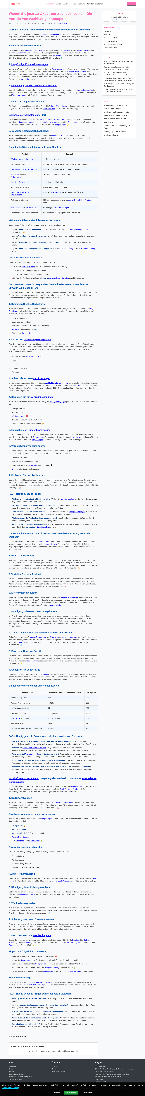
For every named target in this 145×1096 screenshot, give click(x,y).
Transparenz (13, 945)
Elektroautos (44, 674)
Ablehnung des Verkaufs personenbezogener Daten (112, 1074)
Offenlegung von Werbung (104, 1071)
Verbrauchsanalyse (69, 637)
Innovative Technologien (24, 115)
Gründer (15, 469)
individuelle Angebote (62, 881)
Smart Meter (54, 637)
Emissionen (56, 55)
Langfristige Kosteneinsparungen (29, 64)
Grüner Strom (33, 207)
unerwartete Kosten (49, 544)
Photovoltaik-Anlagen (73, 971)
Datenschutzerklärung (16, 1074)
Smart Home (33, 465)
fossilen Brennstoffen (85, 90)
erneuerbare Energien (59, 136)
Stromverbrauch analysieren (62, 803)
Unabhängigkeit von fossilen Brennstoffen (34, 85)
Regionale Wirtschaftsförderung (24, 169)
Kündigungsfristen (18, 416)
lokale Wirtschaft (49, 109)
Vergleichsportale (32, 356)
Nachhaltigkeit (34, 841)
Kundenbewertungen (39, 430)
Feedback (76, 940)
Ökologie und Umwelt (60, 23)
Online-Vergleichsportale (37, 339)
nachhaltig (25, 79)
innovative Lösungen (27, 122)
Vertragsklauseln (32, 754)
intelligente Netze (49, 122)
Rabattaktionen (26, 960)
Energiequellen (82, 50)
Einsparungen (32, 661)
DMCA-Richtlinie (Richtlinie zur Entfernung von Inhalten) (114, 1069)
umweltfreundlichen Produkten (81, 200)
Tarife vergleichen (28, 267)
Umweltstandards (79, 385)
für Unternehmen (20, 193)
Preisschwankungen (19, 95)
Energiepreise (40, 964)
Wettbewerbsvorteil (19, 192)
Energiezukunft (60, 125)
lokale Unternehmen (59, 106)
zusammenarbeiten (55, 605)
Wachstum (15, 174)
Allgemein (107, 31)
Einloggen (132, 4)
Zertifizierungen (41, 378)
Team (74, 4)
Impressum (99, 1079)
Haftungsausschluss (15, 1079)
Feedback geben (42, 935)
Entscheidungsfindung (75, 942)
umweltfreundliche (44, 542)
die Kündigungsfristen (27, 894)
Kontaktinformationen (95, 4)
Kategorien (50, 4)
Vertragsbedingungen (42, 397)
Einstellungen (87, 1092)
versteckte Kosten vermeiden (34, 748)
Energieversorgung (75, 122)
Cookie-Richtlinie (100, 1066)
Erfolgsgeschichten (110, 41)
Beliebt (58, 4)
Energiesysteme (49, 971)
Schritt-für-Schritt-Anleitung (24, 778)
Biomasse (66, 50)
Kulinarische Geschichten (113, 44)
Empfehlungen (37, 440)
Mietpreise (21, 642)
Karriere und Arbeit (110, 38)
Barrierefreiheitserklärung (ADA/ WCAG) (108, 1076)
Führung (107, 34)
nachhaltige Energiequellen (50, 34)
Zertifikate (20, 841)
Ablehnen (56, 1092)
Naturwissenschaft (110, 48)
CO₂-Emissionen (19, 53)
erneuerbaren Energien (35, 50)
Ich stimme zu (71, 1092)
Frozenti (15, 4)
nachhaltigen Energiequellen (56, 383)
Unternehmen (55, 192)
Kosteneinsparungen (59, 69)
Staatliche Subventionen (20, 182)
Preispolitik (26, 333)
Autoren (66, 4)
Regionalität (16, 329)
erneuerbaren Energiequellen (41, 982)
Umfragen (27, 942)
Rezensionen (38, 437)
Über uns (81, 4)
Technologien (16, 177)
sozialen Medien (78, 437)
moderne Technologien (66, 249)
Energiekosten (76, 786)
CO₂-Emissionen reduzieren (22, 159)
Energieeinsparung (52, 968)
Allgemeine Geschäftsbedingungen (20, 1076)
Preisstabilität (16, 207)
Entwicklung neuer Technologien (52, 119)
